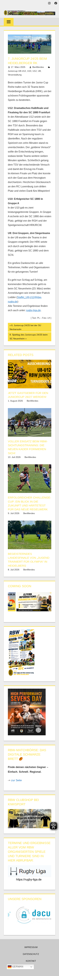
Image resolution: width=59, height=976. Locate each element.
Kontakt (31, 961)
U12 (35, 71)
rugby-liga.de (33, 310)
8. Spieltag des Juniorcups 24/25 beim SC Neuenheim (28, 336)
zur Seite (16, 780)
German (17, 966)
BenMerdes (38, 67)
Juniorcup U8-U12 (17, 71)
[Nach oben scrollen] (54, 971)
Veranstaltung (15, 74)
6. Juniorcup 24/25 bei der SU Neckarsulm (25, 327)
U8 (39, 71)
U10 (29, 71)
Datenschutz (31, 954)
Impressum (31, 947)
